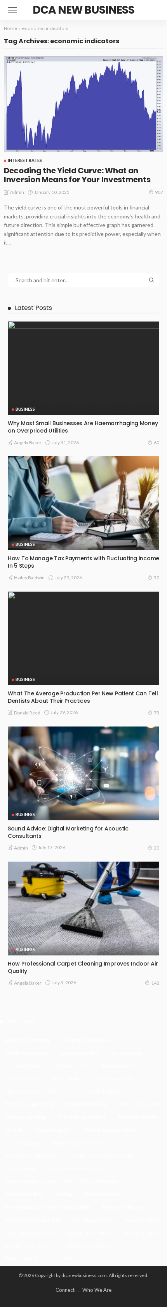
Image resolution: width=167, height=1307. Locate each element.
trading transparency (85, 1245)
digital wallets (21, 1091)
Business (25, 409)
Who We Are (96, 1290)
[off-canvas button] (12, 10)
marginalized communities (77, 1168)
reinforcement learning (32, 1219)
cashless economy (27, 1052)
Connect (65, 1290)
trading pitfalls (138, 1232)
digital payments (112, 1078)
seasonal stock (142, 1219)
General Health (51, 1129)
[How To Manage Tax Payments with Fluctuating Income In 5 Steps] (83, 503)
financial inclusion (87, 1104)
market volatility (24, 1194)
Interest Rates (25, 160)
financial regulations (81, 1117)
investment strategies (32, 1155)
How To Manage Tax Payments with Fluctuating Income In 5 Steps (83, 562)
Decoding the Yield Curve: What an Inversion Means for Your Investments (77, 175)
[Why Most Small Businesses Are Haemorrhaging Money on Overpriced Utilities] (83, 368)
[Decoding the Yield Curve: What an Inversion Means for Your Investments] (83, 104)
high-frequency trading (81, 1142)
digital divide (66, 1078)
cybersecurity (73, 1065)
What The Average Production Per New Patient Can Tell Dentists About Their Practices (83, 697)
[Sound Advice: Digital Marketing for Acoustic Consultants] (83, 773)
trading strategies (27, 1245)
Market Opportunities (92, 1181)
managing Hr (20, 1168)
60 (156, 442)
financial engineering (30, 1104)
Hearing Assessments (108, 1129)
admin (17, 192)
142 (155, 983)
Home (10, 29)
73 (156, 713)
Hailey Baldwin (29, 577)
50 (156, 577)
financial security (137, 1117)
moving (63, 1194)
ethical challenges (104, 1091)
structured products (29, 1232)
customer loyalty (25, 1065)
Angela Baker (28, 442)
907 (159, 192)
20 (156, 848)
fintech (13, 1129)
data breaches (118, 1065)
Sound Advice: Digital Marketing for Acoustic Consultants (68, 832)
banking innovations (85, 1039)
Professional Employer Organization (48, 1206)
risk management (92, 1219)
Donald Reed (27, 713)
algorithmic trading (27, 1039)
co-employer (126, 1052)
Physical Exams (102, 1194)
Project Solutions (123, 1206)
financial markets (140, 1104)
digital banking (22, 1078)
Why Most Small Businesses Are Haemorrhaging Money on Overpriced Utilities (83, 426)
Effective (60, 1091)
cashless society (80, 1052)
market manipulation (29, 1181)
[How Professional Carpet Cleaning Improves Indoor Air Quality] (83, 908)
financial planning (25, 1117)
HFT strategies (23, 1142)
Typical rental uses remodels (39, 1258)
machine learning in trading (102, 1155)
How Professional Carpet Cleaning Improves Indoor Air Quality (83, 967)
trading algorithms (88, 1232)
